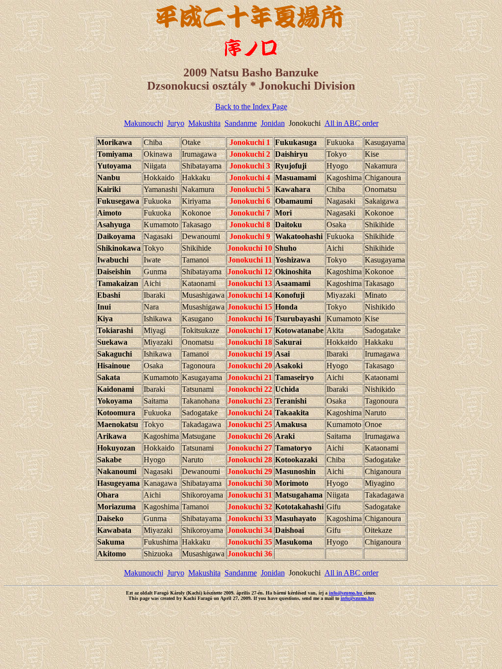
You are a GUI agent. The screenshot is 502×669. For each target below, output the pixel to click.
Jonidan (273, 123)
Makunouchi (143, 123)
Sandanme (241, 123)
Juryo (175, 123)
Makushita (204, 123)
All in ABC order (351, 123)
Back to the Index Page (251, 106)
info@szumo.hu (346, 593)
